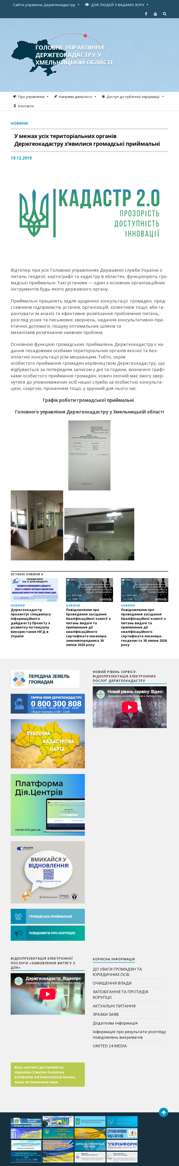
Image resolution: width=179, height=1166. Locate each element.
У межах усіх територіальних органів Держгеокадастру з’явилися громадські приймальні (87, 139)
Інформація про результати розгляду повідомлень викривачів (129, 1034)
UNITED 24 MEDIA (110, 1045)
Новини (19, 123)
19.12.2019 (21, 158)
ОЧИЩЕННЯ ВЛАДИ (112, 983)
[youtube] (155, 13)
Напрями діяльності (75, 96)
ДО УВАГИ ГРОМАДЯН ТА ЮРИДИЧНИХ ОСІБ (117, 971)
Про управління (31, 96)
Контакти (26, 106)
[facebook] (146, 13)
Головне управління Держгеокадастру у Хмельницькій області (74, 54)
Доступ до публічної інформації (133, 96)
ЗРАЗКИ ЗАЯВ (106, 1014)
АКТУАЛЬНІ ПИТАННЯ (114, 1006)
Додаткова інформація (115, 1023)
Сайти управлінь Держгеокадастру (44, 4)
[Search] (164, 13)
